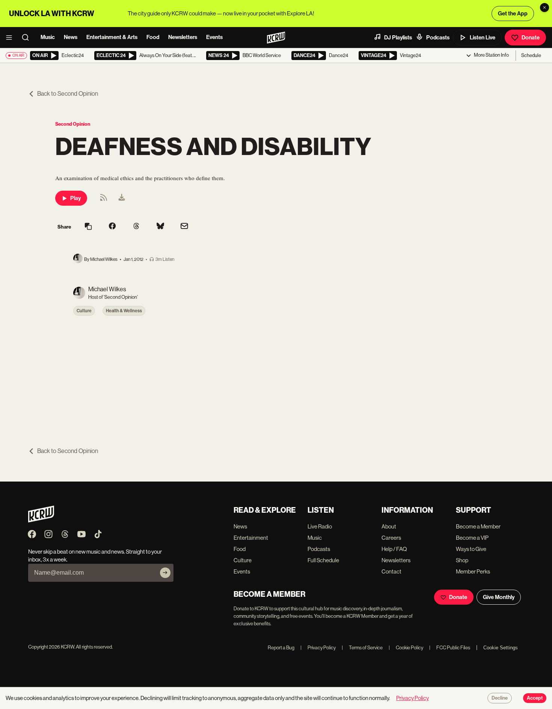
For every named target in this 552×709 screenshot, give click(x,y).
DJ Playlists (398, 37)
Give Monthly (498, 597)
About (389, 526)
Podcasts (437, 37)
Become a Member (478, 526)
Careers (391, 537)
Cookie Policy (406, 647)
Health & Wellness (124, 310)
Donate (531, 37)
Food (152, 37)
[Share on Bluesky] (160, 226)
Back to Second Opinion (67, 93)
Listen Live (482, 37)
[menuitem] (121, 198)
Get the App (513, 13)
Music (48, 37)
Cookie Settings (500, 647)
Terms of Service (362, 647)
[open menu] (11, 37)
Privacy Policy (318, 647)
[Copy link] (88, 227)
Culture (84, 310)
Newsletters (182, 37)
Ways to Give (471, 549)
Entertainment (251, 537)
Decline (500, 698)
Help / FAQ (394, 549)
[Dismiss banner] (544, 7)
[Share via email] (184, 227)
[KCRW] (41, 520)
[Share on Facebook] (112, 226)
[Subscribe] (165, 573)
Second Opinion (72, 124)
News (70, 37)
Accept (535, 698)
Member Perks (473, 571)
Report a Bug (281, 647)
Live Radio (320, 526)
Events (214, 37)
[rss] (103, 199)
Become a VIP (472, 537)
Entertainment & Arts (111, 37)
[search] (28, 37)
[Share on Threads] (136, 226)
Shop (462, 560)
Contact (391, 571)
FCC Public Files (449, 647)
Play (75, 198)
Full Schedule (323, 560)
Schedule (531, 55)
